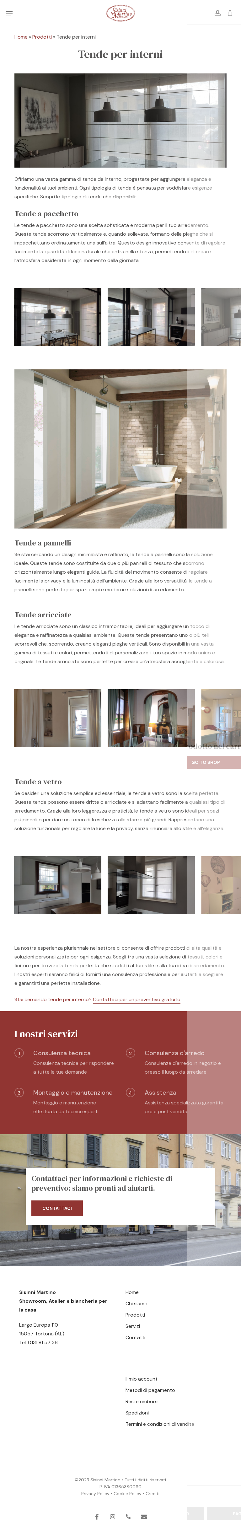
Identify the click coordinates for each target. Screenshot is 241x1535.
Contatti (135, 1337)
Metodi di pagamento (150, 1390)
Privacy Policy (95, 1493)
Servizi (133, 1326)
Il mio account (142, 1379)
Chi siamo (136, 1303)
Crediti (152, 1493)
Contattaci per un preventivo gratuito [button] (136, 999)
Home (21, 37)
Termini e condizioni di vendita (160, 1424)
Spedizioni (137, 1412)
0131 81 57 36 (43, 1342)
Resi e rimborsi (142, 1401)
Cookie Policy (128, 1493)
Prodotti (42, 37)
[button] (9, 13)
